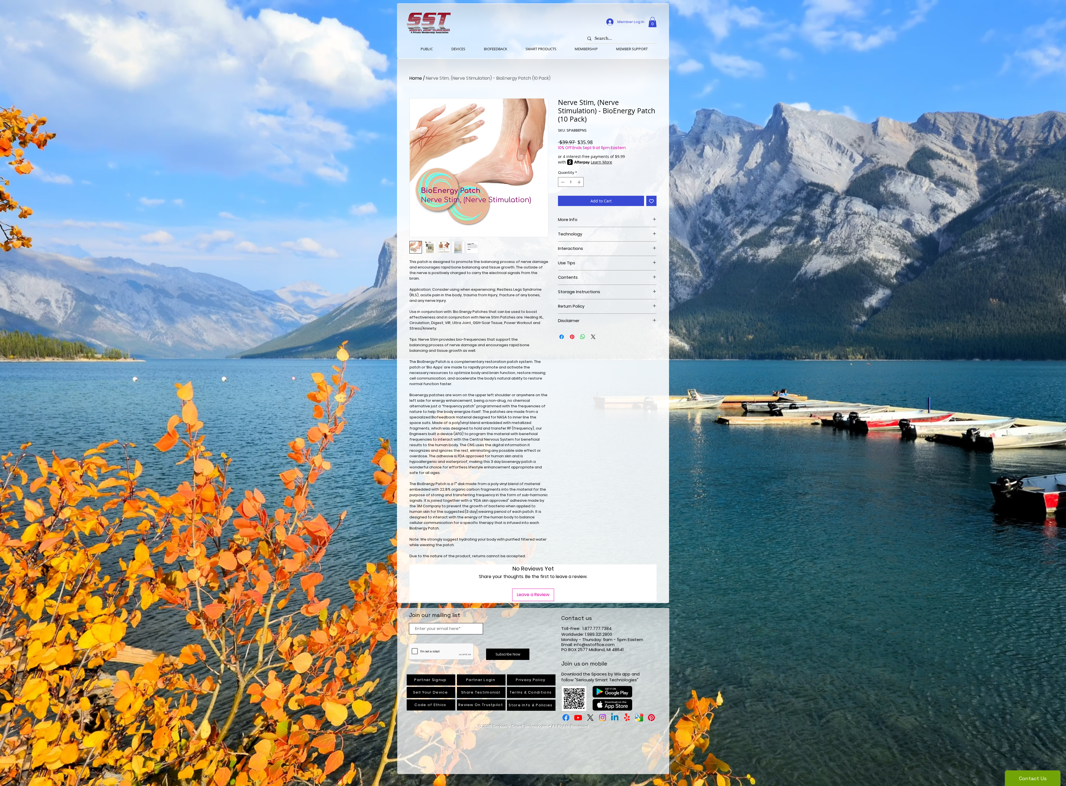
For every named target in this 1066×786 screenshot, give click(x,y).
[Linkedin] (614, 717)
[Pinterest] (651, 717)
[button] (652, 22)
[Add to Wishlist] (651, 201)
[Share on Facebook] (561, 336)
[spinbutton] (570, 182)
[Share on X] (593, 336)
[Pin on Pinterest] (572, 336)
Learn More (601, 162)
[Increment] (579, 182)
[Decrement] (562, 182)
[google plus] (639, 717)
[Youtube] (578, 717)
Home (415, 78)
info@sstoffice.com (594, 644)
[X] (590, 717)
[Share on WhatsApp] (582, 336)
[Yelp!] (627, 717)
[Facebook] (565, 717)
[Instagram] (602, 717)
